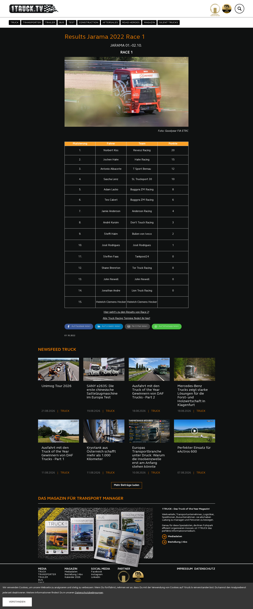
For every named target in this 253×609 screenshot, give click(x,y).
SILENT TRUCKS (168, 22)
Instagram (97, 574)
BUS (61, 22)
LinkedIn (95, 577)
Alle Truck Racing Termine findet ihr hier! (126, 318)
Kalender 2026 (72, 577)
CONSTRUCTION (88, 22)
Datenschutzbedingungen (89, 592)
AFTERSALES (110, 22)
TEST (71, 22)
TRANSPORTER (32, 22)
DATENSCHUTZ (204, 569)
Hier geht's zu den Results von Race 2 (126, 312)
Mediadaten (175, 536)
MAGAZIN (149, 22)
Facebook (96, 571)
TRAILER (50, 22)
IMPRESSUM (185, 569)
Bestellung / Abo (177, 542)
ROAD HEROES (131, 22)
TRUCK (14, 22)
